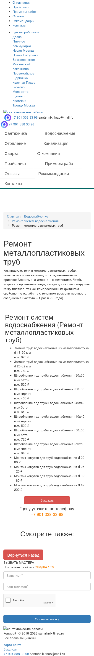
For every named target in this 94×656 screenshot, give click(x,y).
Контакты (19, 25)
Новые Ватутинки (25, 55)
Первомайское (23, 73)
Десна (17, 36)
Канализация (56, 143)
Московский (21, 64)
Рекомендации (23, 20)
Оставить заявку (47, 619)
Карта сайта (12, 644)
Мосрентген (21, 91)
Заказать (47, 500)
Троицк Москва (24, 105)
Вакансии (10, 649)
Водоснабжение (60, 133)
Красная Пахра (24, 82)
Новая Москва (23, 50)
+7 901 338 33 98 (25, 117)
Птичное (19, 41)
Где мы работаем (26, 32)
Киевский (19, 100)
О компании (22, 2)
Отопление (15, 143)
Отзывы (18, 16)
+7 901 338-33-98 (47, 514)
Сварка (11, 153)
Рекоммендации (53, 173)
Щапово (18, 96)
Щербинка (20, 77)
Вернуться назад (23, 555)
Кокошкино (21, 68)
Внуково (19, 87)
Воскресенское (24, 59)
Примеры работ (24, 11)
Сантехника (16, 133)
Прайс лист (21, 7)
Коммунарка (22, 45)
